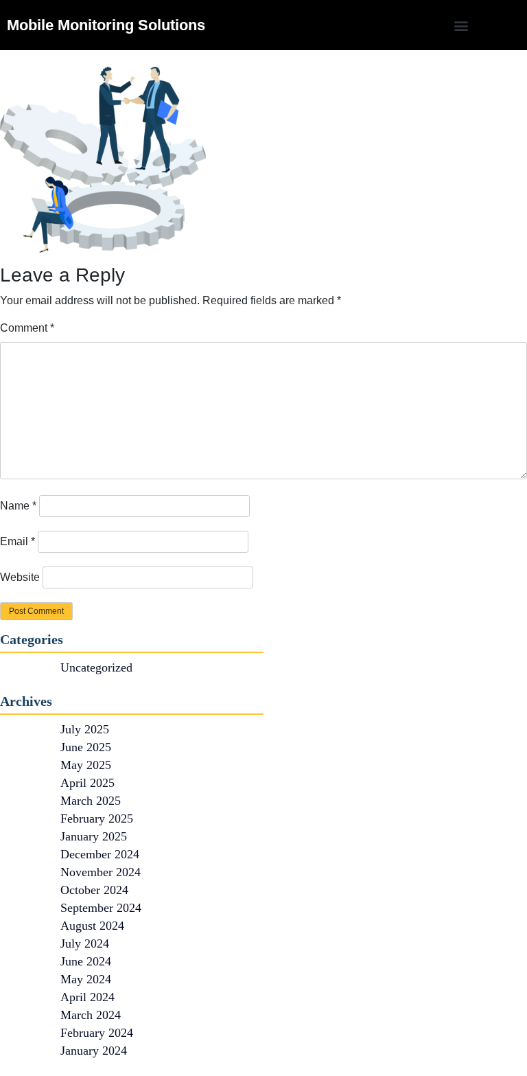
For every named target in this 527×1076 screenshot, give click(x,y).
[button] (461, 25)
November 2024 (100, 872)
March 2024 (90, 1015)
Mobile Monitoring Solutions (106, 25)
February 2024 (96, 1033)
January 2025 (93, 836)
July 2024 (84, 943)
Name (18, 506)
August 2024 (92, 925)
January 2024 (93, 1050)
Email (17, 541)
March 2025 (90, 801)
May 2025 (85, 765)
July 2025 (84, 729)
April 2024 (87, 997)
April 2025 (87, 783)
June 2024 (85, 961)
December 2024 (99, 854)
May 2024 (85, 979)
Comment (27, 328)
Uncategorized (96, 667)
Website (20, 577)
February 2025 (96, 818)
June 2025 (85, 747)
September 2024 (100, 908)
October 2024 (94, 890)
